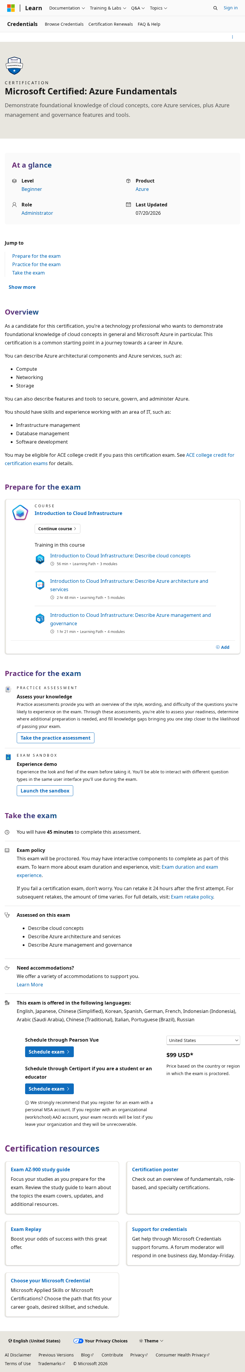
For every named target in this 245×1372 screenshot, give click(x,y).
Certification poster (155, 1169)
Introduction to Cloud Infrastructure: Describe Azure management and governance (130, 619)
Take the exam (28, 272)
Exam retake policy (192, 896)
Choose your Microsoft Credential (50, 1281)
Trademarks (50, 1363)
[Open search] (215, 8)
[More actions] (232, 37)
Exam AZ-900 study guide (40, 1169)
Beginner (32, 189)
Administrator (37, 213)
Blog (85, 1355)
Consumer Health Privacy (181, 1355)
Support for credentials (159, 1229)
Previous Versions (56, 1355)
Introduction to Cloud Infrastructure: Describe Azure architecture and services (129, 585)
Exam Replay (26, 1229)
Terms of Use (18, 1363)
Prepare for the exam (36, 256)
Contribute (112, 1355)
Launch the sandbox (45, 790)
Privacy (137, 1355)
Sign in (231, 7)
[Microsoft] (11, 8)
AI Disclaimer (18, 1355)
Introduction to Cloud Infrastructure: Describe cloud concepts (120, 555)
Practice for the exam (36, 264)
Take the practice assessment (56, 738)
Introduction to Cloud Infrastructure (78, 513)
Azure (142, 189)
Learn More (30, 984)
